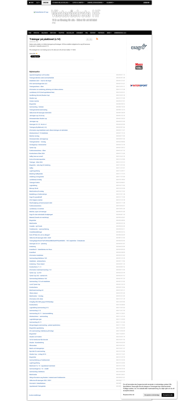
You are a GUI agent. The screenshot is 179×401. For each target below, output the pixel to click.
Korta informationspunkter (37, 159)
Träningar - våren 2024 (35, 162)
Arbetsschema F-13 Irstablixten (38, 133)
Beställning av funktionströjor (38, 194)
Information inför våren (36, 299)
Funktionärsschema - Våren (37, 150)
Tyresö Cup (32, 147)
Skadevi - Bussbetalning (36, 342)
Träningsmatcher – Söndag (37, 142)
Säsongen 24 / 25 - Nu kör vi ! (38, 124)
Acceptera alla (168, 395)
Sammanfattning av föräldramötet (39, 360)
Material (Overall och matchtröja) (39, 217)
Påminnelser (33, 345)
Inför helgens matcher (35, 200)
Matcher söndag (34, 136)
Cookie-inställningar (35, 395)
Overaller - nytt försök (35, 226)
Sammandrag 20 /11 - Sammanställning (41, 313)
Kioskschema (33, 287)
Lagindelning (33, 185)
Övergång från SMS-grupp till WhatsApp (41, 302)
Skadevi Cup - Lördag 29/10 (37, 354)
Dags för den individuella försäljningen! (41, 214)
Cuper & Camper (78, 2)
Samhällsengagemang (94, 2)
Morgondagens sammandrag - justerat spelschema (44, 325)
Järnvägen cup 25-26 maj (36, 115)
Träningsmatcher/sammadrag (38, 110)
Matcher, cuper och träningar (37, 211)
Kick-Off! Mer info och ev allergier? (39, 235)
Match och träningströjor (36, 348)
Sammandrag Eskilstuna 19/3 (38, 258)
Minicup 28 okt (33, 188)
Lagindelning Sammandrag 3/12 (39, 307)
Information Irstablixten (36, 255)
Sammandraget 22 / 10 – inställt (38, 369)
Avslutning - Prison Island (36, 264)
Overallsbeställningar (35, 232)
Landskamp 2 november (36, 208)
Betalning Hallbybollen (36, 174)
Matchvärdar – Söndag (36, 296)
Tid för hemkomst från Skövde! (38, 339)
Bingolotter (32, 104)
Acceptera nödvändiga (152, 395)
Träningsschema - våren (36, 86)
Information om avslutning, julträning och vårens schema (46, 89)
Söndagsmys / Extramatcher (37, 144)
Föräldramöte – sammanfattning (39, 229)
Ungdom (45, 2)
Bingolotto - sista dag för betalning (39, 165)
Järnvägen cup (33, 121)
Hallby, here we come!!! (36, 156)
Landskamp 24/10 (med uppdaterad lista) (41, 92)
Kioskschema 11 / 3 (35, 267)
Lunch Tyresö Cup (34, 284)
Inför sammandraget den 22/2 (38, 83)
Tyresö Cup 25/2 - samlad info (38, 275)
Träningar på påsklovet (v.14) (44, 39)
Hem (31, 2)
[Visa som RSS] (97, 39)
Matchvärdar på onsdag (36, 191)
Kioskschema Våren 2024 (37, 153)
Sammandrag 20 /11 (35, 322)
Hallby (31, 168)
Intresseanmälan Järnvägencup (38, 139)
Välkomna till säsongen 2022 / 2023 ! (40, 380)
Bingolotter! (32, 334)
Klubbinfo (110, 2)
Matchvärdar (33, 223)
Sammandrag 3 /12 (35, 310)
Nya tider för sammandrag (37, 351)
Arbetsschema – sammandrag (38, 316)
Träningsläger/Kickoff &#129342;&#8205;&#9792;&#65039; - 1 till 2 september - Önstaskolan (57, 240)
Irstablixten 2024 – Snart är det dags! (40, 80)
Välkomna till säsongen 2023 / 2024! (40, 238)
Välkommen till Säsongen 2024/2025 (40, 112)
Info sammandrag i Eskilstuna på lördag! (41, 331)
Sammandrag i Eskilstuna (37, 371)
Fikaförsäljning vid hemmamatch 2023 (40, 203)
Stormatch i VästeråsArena (37, 383)
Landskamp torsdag (35, 179)
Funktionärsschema (35, 206)
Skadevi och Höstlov (35, 337)
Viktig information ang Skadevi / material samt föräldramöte (47, 377)
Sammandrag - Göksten (36, 107)
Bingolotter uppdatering (36, 328)
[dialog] (149, 389)
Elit (37, 2)
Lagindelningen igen (35, 319)
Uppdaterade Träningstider (37, 386)
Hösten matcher (34, 101)
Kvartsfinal (32, 252)
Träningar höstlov (34, 182)
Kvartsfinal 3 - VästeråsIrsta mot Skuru (40, 249)
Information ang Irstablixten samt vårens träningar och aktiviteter (48, 130)
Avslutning (32, 246)
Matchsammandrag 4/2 (36, 290)
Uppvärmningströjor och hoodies (39, 75)
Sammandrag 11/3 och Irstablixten (39, 281)
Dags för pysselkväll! (35, 197)
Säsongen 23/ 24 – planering (38, 243)
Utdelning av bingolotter (36, 176)
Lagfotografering (34, 171)
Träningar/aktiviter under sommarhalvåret (41, 78)
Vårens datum (33, 293)
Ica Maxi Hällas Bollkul (60, 2)
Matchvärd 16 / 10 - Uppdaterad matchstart (42, 366)
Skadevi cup (33, 98)
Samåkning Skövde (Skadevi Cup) (39, 95)
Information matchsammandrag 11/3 (40, 270)
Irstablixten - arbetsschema (37, 261)
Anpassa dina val (128, 394)
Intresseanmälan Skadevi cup (38, 118)
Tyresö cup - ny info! (35, 272)
